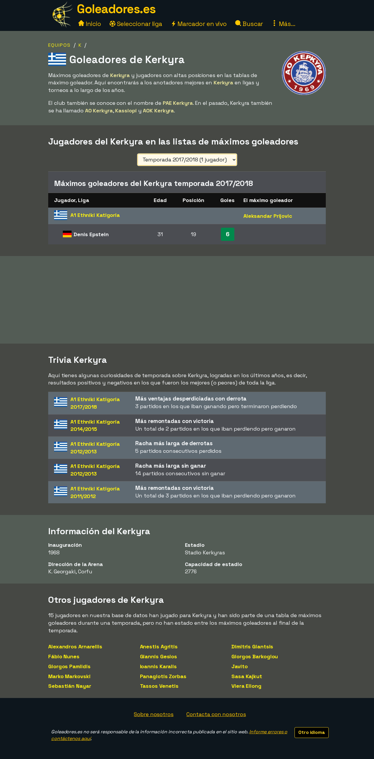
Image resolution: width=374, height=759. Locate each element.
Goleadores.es (116, 9)
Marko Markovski (69, 676)
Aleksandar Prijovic (267, 216)
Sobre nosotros (154, 714)
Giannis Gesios (158, 656)
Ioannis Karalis (158, 666)
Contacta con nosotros (216, 714)
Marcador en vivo (201, 24)
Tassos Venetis (159, 686)
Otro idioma (311, 732)
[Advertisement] (187, 300)
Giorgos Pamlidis (69, 666)
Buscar (252, 24)
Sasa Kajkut (246, 676)
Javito (239, 666)
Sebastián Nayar (69, 686)
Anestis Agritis (159, 646)
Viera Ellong (246, 686)
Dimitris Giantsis (252, 646)
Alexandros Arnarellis (75, 646)
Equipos (59, 45)
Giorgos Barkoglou (254, 656)
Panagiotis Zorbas (163, 676)
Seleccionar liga (138, 24)
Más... (286, 24)
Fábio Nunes (63, 656)
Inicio (92, 24)
